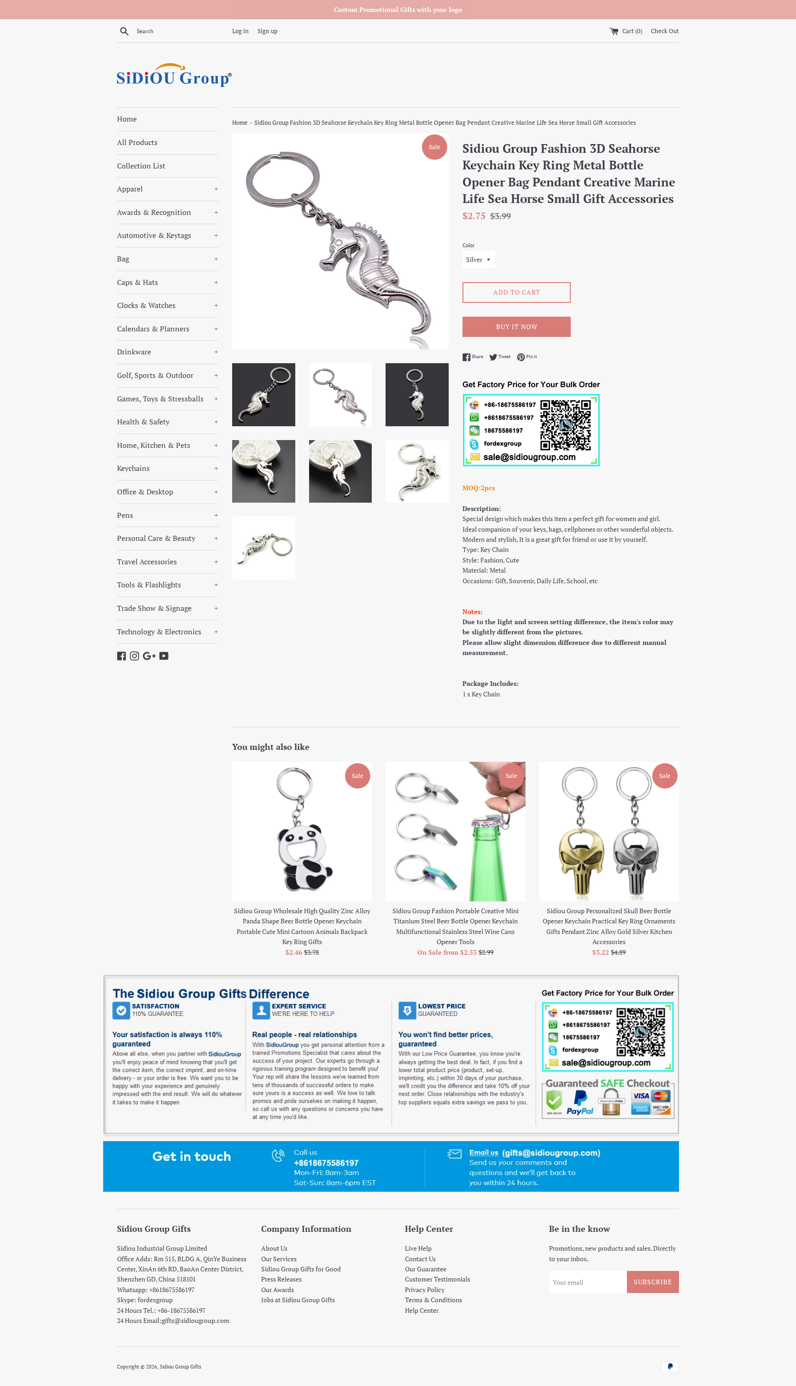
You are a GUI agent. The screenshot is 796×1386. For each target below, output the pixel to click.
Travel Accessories (167, 562)
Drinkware (167, 352)
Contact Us (420, 1258)
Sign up (267, 31)
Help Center (422, 1310)
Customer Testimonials (437, 1279)
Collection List (141, 166)
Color (468, 245)
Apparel (167, 189)
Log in (240, 31)
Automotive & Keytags (167, 235)
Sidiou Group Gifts (180, 1366)
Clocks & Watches (167, 305)
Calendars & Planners (167, 329)
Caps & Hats (167, 282)
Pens (167, 515)
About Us (274, 1248)
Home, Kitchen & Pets (167, 445)
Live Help (418, 1248)
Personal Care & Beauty (167, 538)
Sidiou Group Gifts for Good (301, 1268)
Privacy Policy (425, 1289)
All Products (137, 142)
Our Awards (277, 1289)
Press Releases (281, 1279)
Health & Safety (167, 422)
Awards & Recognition (167, 212)
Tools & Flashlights (167, 585)
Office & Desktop (167, 492)
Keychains (167, 468)
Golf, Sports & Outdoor (167, 375)
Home (127, 119)
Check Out (665, 31)
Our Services (279, 1258)
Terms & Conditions (433, 1299)
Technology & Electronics (167, 631)
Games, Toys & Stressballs (167, 399)
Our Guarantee (425, 1268)
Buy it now (517, 326)
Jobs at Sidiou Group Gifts (298, 1299)
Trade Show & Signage (167, 608)
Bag (167, 259)
